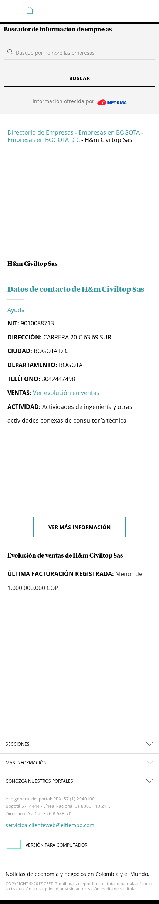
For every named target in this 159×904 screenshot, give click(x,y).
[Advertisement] (79, 205)
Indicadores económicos (131, 11)
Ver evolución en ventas (66, 393)
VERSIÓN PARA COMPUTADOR (56, 845)
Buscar (79, 78)
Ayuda (16, 310)
